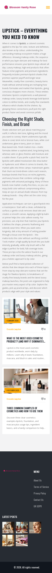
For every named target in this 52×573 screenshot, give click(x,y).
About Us (38, 480)
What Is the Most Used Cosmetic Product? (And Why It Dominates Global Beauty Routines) (25, 340)
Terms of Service (41, 487)
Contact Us (38, 500)
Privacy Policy (40, 493)
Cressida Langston (14, 329)
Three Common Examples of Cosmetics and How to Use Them (25, 410)
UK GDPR (38, 506)
